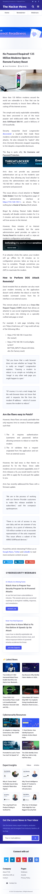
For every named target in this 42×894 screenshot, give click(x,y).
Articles (36, 765)
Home (7, 13)
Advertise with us (8, 875)
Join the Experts (13, 648)
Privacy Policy (25, 878)
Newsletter (21, 13)
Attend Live (11, 609)
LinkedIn (26, 552)
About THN (6, 872)
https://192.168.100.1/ (12, 202)
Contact (5, 878)
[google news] (36, 859)
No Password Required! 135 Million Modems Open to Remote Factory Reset (18, 57)
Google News (8, 552)
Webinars (34, 13)
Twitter (17, 552)
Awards (23, 875)
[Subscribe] (35, 838)
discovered (7, 134)
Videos (29, 765)
